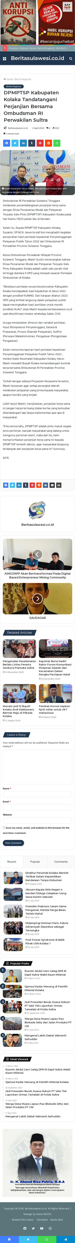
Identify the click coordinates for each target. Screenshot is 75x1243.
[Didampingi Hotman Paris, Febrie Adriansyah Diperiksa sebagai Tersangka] (13, 927)
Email (7, 801)
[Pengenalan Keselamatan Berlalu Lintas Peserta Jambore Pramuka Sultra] (19, 648)
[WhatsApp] (56, 143)
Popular (35, 861)
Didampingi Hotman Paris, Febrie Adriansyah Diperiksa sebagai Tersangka (46, 927)
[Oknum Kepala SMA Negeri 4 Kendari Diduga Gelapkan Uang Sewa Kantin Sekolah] (13, 894)
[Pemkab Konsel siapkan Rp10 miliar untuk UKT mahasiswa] (55, 693)
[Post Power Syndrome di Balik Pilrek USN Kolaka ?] (13, 944)
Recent (11, 861)
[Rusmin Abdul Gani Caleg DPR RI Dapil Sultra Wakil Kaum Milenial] (12, 975)
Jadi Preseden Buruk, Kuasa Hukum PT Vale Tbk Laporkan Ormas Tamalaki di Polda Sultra (47, 1006)
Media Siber (56, 1219)
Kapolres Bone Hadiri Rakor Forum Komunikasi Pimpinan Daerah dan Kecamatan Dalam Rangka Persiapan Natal (55, 668)
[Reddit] (48, 143)
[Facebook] (6, 143)
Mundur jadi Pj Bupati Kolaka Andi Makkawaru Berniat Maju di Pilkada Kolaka (18, 711)
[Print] (58, 485)
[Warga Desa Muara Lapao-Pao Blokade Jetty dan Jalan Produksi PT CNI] (12, 1023)
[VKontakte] (45, 485)
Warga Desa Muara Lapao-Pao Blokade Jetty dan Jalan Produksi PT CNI (48, 1022)
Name (7, 788)
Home (9, 79)
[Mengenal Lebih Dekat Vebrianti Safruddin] (12, 1040)
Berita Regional (23, 79)
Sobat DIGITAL (44, 1214)
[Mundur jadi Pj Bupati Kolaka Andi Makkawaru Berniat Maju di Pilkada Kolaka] (19, 693)
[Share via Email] (52, 485)
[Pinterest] (40, 143)
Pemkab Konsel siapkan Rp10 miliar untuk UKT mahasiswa (54, 709)
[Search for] (70, 59)
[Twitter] (15, 143)
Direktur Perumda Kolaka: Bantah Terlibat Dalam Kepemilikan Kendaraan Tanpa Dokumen (47, 876)
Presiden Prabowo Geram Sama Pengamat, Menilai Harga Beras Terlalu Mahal (45, 910)
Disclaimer (42, 1219)
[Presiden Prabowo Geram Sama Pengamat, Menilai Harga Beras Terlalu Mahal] (13, 911)
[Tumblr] (31, 143)
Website (7, 814)
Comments (61, 861)
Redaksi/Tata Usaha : (23, 1219)
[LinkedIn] (23, 143)
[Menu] (4, 59)
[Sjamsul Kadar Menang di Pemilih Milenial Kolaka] (12, 991)
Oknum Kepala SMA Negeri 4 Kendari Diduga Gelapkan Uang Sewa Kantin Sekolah (45, 893)
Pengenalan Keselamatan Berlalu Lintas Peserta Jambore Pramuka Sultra (19, 664)
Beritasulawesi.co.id (18, 128)
